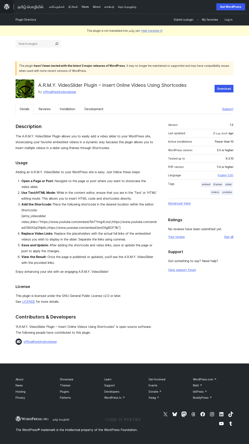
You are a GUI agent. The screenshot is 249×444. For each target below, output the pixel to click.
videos (215, 192)
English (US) (225, 175)
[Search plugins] (57, 44)
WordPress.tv (114, 397)
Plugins (64, 391)
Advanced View (179, 203)
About (19, 379)
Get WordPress (230, 6)
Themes (65, 385)
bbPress (200, 391)
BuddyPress (202, 397)
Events (153, 385)
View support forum (182, 270)
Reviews (45, 109)
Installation (67, 109)
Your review (176, 237)
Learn (107, 379)
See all (228, 237)
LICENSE (28, 302)
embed (206, 184)
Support (227, 109)
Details (24, 109)
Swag (154, 397)
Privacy (20, 397)
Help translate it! (151, 30)
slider (228, 184)
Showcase (66, 379)
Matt (197, 385)
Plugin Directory (26, 19)
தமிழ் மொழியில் (61, 419)
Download (224, 88)
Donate (155, 391)
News (19, 385)
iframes (217, 184)
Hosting (20, 391)
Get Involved (157, 379)
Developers (111, 391)
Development (93, 109)
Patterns (65, 397)
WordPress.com (205, 379)
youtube (227, 192)
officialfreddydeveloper (59, 92)
